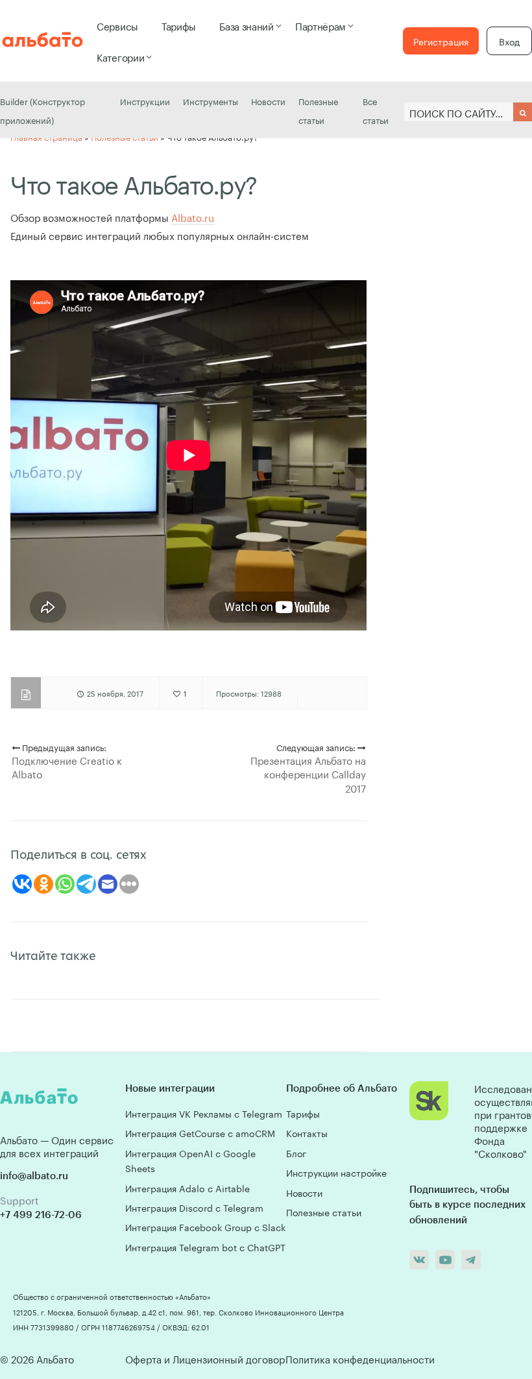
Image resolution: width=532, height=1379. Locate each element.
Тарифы (179, 25)
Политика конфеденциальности (360, 1358)
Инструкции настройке (336, 1172)
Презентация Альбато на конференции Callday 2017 (308, 773)
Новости (268, 100)
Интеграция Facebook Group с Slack (205, 1226)
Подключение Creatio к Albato (67, 766)
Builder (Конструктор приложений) (42, 110)
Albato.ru (192, 216)
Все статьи (376, 110)
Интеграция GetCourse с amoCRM (200, 1132)
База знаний (246, 25)
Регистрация (440, 41)
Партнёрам (320, 25)
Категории (120, 56)
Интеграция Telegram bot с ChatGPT (205, 1247)
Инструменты (210, 100)
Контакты (307, 1132)
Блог (296, 1152)
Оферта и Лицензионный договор (205, 1358)
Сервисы (117, 25)
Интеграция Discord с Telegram (194, 1207)
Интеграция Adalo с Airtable (187, 1188)
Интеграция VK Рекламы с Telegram (203, 1113)
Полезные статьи (318, 110)
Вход (509, 41)
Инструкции (145, 100)
